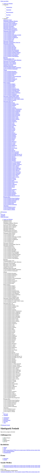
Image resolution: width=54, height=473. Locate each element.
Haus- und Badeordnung (8, 451)
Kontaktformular (7, 452)
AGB (4, 448)
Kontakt (5, 459)
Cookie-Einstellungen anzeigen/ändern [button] (9, 470)
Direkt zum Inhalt (4, 1)
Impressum (5, 458)
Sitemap (5, 447)
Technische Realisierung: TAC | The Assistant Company (20, 471)
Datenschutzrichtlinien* (21, 450)
